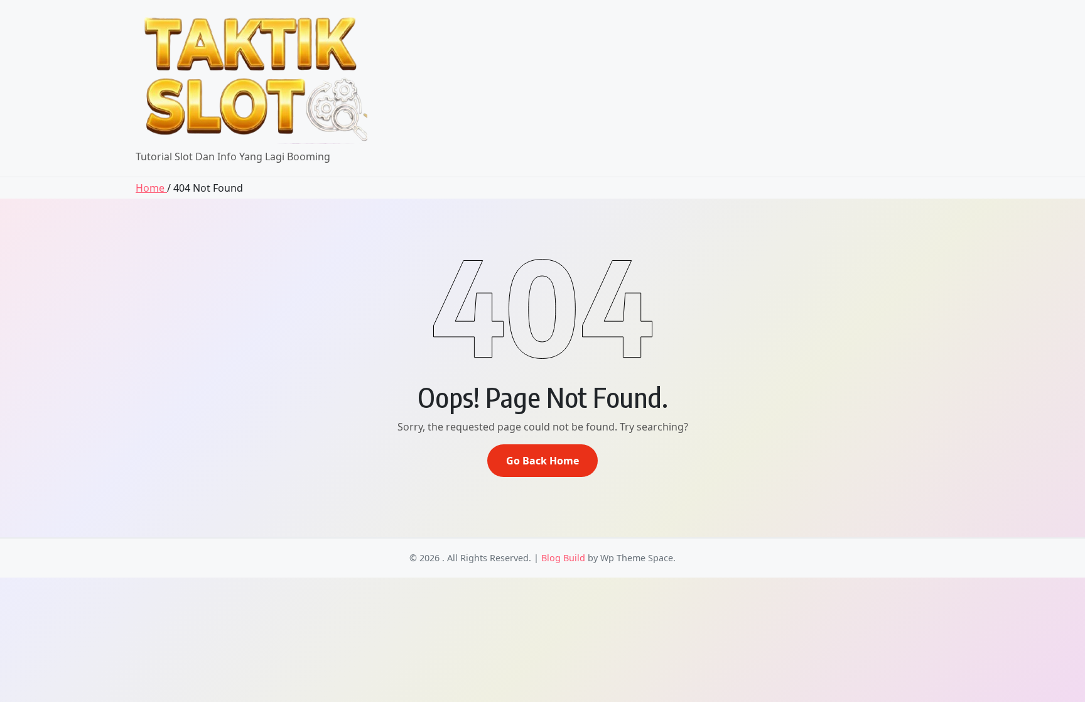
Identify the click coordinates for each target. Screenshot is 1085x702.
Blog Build (563, 558)
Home (151, 188)
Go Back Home (542, 461)
